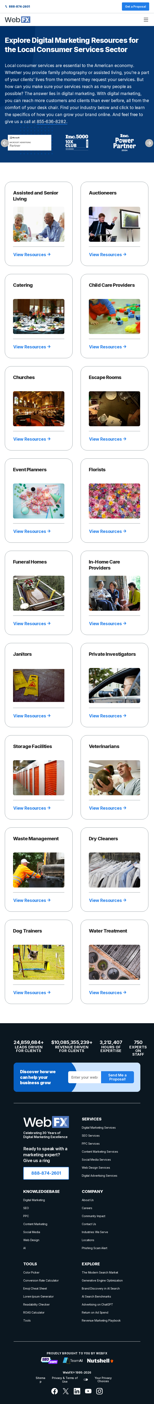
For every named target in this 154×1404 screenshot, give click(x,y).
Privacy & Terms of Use (65, 1379)
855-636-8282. (52, 121)
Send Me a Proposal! (117, 1077)
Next (149, 143)
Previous (5, 143)
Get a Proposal (135, 6)
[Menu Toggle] (146, 19)
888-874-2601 (19, 6)
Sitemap (40, 1379)
